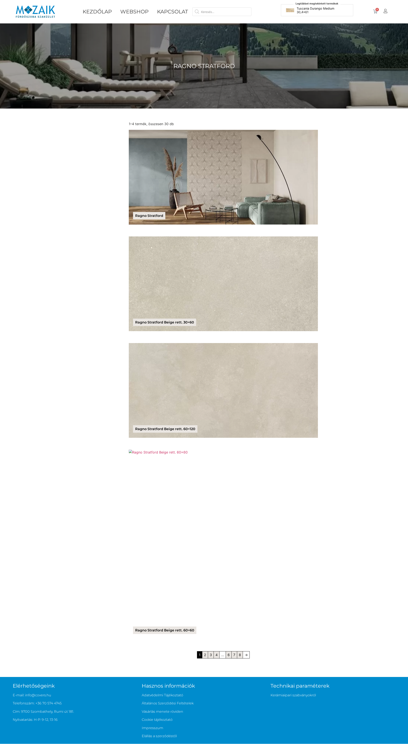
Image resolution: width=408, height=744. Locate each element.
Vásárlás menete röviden (162, 712)
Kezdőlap (97, 12)
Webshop (134, 12)
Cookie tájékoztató (157, 720)
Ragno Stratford (204, 66)
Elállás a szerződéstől (159, 736)
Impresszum (152, 728)
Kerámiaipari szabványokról (293, 695)
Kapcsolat (172, 12)
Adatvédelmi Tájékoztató (162, 695)
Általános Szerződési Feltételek (168, 703)
